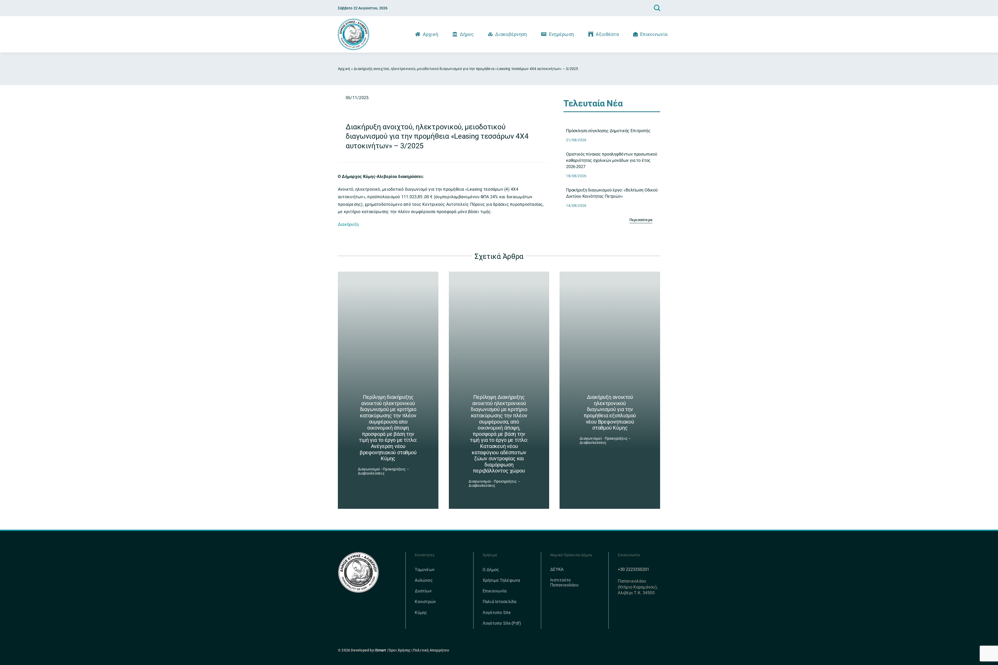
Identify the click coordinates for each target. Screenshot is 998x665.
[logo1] (353, 20)
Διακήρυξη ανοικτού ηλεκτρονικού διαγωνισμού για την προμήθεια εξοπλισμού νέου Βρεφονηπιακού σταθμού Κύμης (610, 412)
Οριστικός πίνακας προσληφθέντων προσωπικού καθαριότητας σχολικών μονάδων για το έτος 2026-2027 (611, 160)
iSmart (380, 650)
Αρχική (344, 69)
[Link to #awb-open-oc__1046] (657, 8)
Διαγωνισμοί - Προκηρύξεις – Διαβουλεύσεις (383, 471)
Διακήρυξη (348, 224)
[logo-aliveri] (358, 553)
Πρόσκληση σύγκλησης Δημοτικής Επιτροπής (608, 130)
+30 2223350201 (633, 569)
